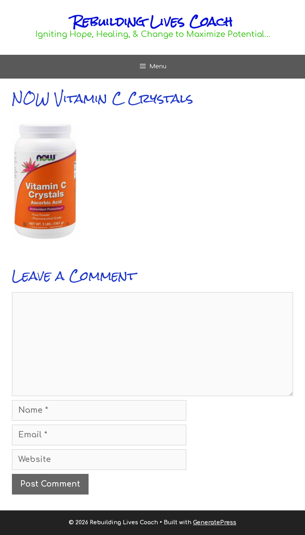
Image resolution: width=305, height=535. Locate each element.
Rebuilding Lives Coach (152, 21)
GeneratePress (214, 522)
